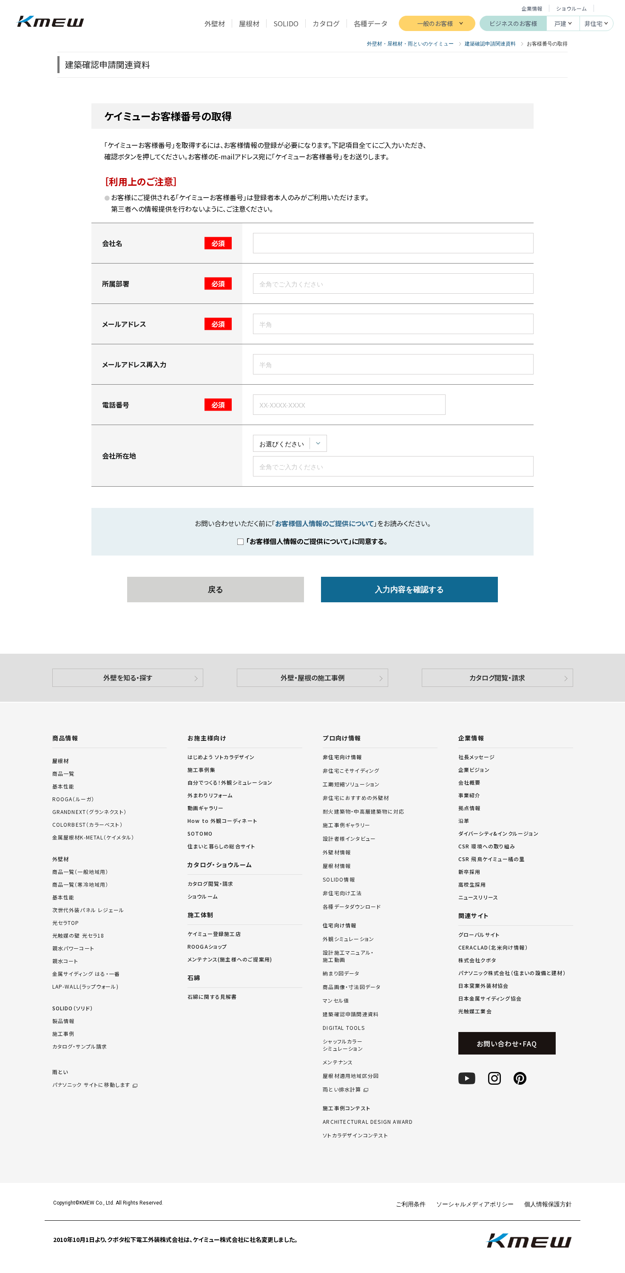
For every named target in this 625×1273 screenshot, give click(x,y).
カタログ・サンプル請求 (80, 1046)
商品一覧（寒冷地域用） (80, 884)
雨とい (91, 1078)
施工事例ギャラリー (346, 825)
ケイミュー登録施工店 (214, 933)
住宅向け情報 (339, 925)
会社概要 (469, 782)
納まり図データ (341, 973)
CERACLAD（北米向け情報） (493, 947)
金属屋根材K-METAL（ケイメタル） (93, 837)
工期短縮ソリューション (351, 784)
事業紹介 (469, 795)
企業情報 (532, 8)
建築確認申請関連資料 (351, 1014)
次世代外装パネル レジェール (88, 909)
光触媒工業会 (475, 1011)
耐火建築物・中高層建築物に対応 (363, 811)
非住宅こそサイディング (351, 770)
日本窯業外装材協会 (483, 985)
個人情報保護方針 (548, 1203)
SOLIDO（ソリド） (73, 1008)
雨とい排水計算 (342, 1089)
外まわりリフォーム (210, 795)
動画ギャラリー (206, 807)
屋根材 (60, 760)
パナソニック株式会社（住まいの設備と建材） (512, 972)
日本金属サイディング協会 (490, 998)
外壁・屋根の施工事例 (313, 677)
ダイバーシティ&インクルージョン (498, 833)
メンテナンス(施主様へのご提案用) (230, 959)
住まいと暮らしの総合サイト (222, 846)
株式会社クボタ (477, 960)
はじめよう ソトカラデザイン (221, 756)
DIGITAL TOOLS (344, 1027)
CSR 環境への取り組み (486, 846)
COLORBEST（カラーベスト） (87, 824)
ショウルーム (571, 8)
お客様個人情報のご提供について (324, 523)
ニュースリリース (478, 897)
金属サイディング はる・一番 (86, 973)
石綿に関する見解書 (212, 996)
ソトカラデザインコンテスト (355, 1135)
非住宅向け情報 (342, 757)
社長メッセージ (476, 756)
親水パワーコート (73, 948)
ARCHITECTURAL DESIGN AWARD (368, 1121)
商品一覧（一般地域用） (80, 871)
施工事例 (63, 1033)
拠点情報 (469, 807)
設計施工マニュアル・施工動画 (348, 956)
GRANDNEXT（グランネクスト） (89, 811)
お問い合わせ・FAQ (507, 1043)
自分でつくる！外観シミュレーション (230, 782)
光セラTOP (66, 922)
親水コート (65, 960)
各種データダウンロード (352, 906)
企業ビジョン (474, 769)
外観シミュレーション (348, 939)
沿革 (463, 820)
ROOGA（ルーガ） (73, 798)
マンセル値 (336, 1000)
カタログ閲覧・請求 (497, 677)
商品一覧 (63, 773)
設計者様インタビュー (349, 838)
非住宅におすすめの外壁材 (356, 797)
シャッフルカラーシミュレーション (343, 1045)
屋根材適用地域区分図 (351, 1075)
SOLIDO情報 (339, 879)
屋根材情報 (337, 865)
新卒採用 (469, 871)
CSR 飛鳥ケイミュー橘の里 (491, 858)
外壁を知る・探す (127, 677)
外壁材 (60, 858)
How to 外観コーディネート (222, 820)
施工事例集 (202, 769)
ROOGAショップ (207, 946)
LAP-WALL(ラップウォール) (85, 986)
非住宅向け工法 (342, 893)
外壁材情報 (337, 852)
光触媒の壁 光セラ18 (78, 935)
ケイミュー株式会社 (50, 22)
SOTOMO (200, 833)
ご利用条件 (411, 1203)
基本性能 (63, 786)
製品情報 (63, 1020)
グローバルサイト (479, 934)
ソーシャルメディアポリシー (475, 1203)
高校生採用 (472, 884)
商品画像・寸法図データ (352, 987)
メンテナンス (338, 1062)
